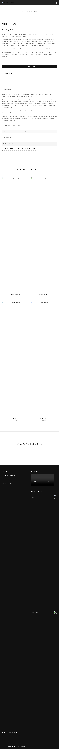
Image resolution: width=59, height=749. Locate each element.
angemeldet (10, 150)
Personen (27, 11)
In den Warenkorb (30, 66)
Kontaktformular (7, 483)
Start (23, 11)
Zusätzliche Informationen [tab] (22, 83)
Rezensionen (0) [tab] (39, 83)
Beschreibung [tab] (7, 83)
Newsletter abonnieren (8, 487)
